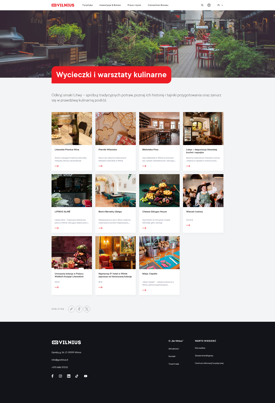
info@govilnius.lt (60, 359)
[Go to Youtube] (86, 376)
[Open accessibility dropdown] (209, 5)
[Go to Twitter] (87, 309)
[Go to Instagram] (61, 376)
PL (219, 5)
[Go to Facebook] (79, 309)
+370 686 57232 (60, 367)
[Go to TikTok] (77, 376)
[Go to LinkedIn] (69, 376)
